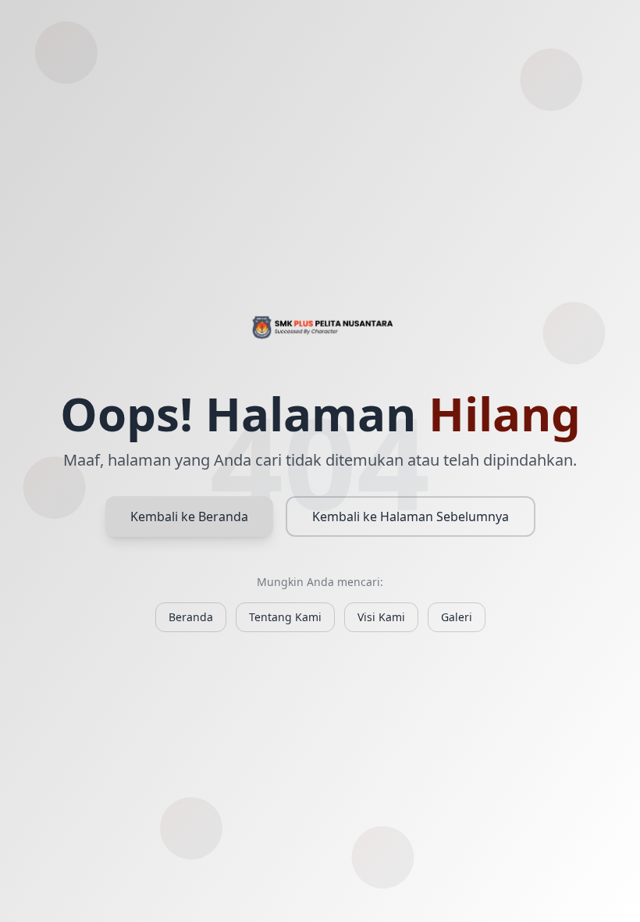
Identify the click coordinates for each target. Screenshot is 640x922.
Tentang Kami (285, 616)
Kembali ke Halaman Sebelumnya (410, 516)
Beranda (191, 616)
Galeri (456, 616)
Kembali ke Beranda (189, 516)
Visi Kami (381, 616)
